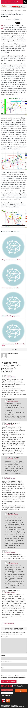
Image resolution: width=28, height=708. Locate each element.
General (9, 10)
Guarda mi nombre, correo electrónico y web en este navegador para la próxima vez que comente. (13, 676)
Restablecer (17, 19)
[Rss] (21, 691)
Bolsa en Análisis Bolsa (12, 2)
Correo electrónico (6, 662)
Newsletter (7, 690)
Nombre (3, 655)
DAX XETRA (4, 10)
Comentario (4, 637)
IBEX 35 (12, 10)
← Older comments (8, 624)
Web (2, 668)
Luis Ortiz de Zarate (7, 12)
